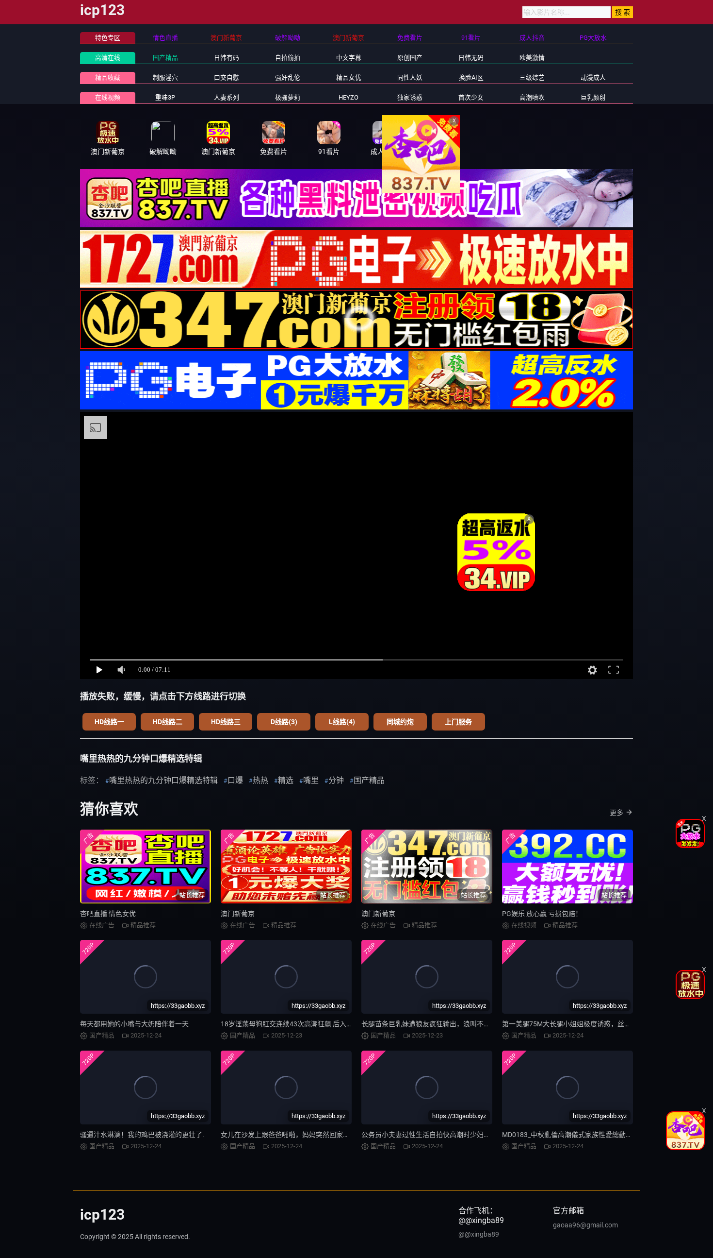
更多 (616, 812)
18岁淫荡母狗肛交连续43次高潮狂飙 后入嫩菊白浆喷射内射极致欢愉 (324, 1024)
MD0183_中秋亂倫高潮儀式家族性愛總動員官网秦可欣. (585, 1135)
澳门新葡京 (238, 914)
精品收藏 (107, 77)
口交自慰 (226, 77)
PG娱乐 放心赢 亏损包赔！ (542, 914)
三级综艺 (532, 77)
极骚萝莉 (287, 97)
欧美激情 (532, 57)
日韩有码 (226, 57)
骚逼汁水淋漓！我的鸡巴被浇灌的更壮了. (142, 1135)
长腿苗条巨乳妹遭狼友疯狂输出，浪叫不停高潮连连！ (442, 1024)
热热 (260, 780)
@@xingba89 (478, 1234)
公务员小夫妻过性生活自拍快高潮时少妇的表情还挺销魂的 (449, 1135)
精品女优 (348, 77)
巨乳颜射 (593, 97)
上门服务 (458, 722)
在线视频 (107, 97)
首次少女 (471, 97)
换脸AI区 (471, 77)
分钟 (336, 780)
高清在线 (107, 57)
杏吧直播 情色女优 (108, 914)
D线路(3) (284, 722)
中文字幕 (348, 57)
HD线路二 (167, 722)
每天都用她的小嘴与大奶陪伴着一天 (134, 1024)
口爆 (235, 780)
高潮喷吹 (532, 97)
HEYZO (348, 97)
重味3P (165, 97)
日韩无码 (471, 57)
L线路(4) (342, 722)
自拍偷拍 (287, 57)
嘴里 (311, 780)
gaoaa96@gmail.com (585, 1225)
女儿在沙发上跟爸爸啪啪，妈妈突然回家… (284, 1135)
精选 (285, 780)
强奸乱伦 (287, 77)
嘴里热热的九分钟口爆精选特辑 (163, 780)
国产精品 (165, 57)
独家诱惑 (409, 97)
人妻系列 (226, 97)
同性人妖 (409, 77)
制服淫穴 (165, 77)
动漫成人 (593, 77)
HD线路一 (109, 722)
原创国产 (409, 57)
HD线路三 (226, 722)
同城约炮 (400, 722)
